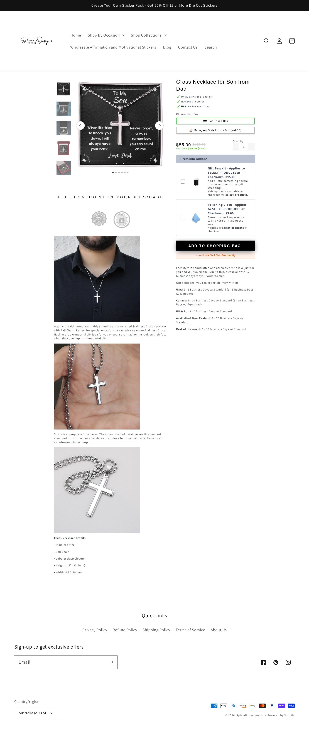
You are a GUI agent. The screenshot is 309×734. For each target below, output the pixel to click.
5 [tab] (124, 172)
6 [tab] (127, 172)
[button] (266, 41)
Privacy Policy (94, 629)
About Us (219, 629)
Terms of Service (190, 629)
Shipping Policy (156, 629)
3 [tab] (118, 172)
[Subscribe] (111, 662)
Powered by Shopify (281, 715)
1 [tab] (113, 172)
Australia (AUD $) (32, 712)
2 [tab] (116, 172)
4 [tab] (121, 172)
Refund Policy (125, 629)
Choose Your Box (187, 114)
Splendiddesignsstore (251, 715)
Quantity (238, 141)
